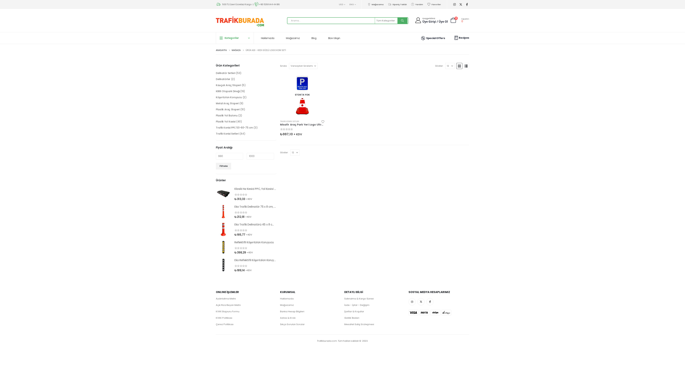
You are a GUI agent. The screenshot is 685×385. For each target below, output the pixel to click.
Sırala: (283, 66)
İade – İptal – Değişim (356, 305)
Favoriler (436, 4)
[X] (460, 4)
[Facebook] (467, 4)
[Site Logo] (240, 21)
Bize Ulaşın (334, 38)
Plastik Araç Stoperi (228, 109)
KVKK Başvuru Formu (227, 311)
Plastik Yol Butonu (226, 115)
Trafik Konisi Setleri (289, 121)
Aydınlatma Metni (226, 298)
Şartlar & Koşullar (354, 311)
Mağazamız (378, 4)
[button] (459, 66)
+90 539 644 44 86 (269, 4)
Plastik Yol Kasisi (225, 121)
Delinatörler (223, 79)
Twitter (421, 301)
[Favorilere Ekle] (323, 121)
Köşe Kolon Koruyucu (229, 97)
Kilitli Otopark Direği (228, 91)
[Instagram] (454, 4)
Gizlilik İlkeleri (351, 318)
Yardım (419, 4)
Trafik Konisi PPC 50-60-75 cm (234, 127)
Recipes (464, 38)
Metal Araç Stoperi (227, 103)
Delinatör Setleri (225, 73)
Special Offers (435, 38)
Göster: (439, 66)
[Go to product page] (223, 193)
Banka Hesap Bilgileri (292, 311)
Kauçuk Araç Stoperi (228, 85)
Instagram (412, 301)
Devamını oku (319, 78)
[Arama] (402, 21)
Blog (313, 38)
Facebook (429, 301)
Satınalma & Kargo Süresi (359, 298)
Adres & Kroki (288, 318)
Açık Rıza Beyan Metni (228, 305)
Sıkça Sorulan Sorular (292, 324)
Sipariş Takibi (399, 4)
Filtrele (224, 166)
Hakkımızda (267, 38)
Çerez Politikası (225, 324)
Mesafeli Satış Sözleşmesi (359, 324)
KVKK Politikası (224, 318)
